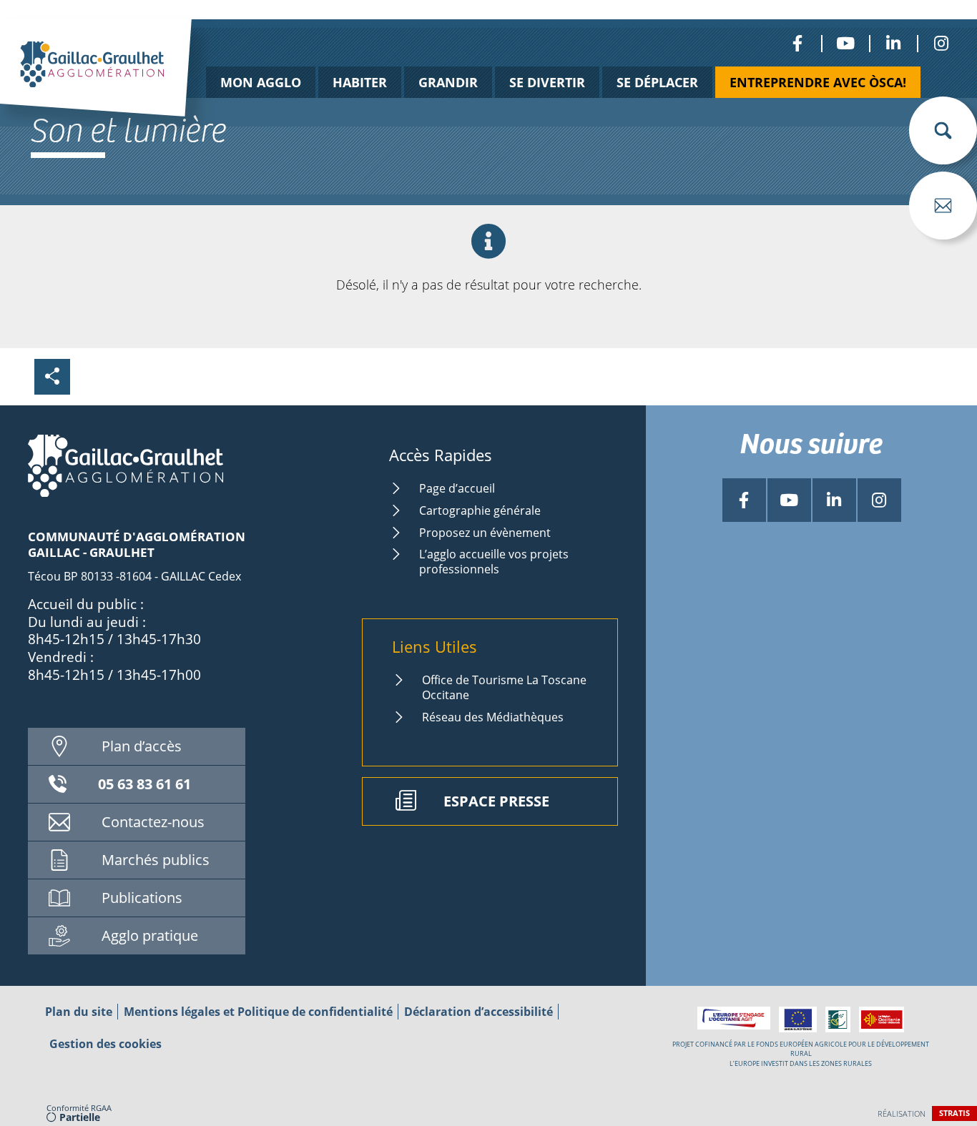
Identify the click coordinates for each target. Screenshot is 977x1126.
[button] (943, 130)
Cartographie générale (480, 510)
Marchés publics (156, 859)
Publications (142, 897)
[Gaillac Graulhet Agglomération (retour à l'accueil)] (118, 83)
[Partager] (52, 377)
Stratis (954, 1112)
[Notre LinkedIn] (893, 43)
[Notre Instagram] (941, 43)
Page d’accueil (457, 488)
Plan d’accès (142, 746)
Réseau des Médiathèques (493, 717)
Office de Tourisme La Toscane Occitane (504, 687)
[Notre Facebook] (797, 43)
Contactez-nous (153, 821)
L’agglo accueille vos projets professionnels (494, 561)
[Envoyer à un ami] (943, 205)
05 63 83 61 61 (144, 784)
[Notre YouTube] (845, 43)
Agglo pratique (150, 935)
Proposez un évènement (485, 532)
